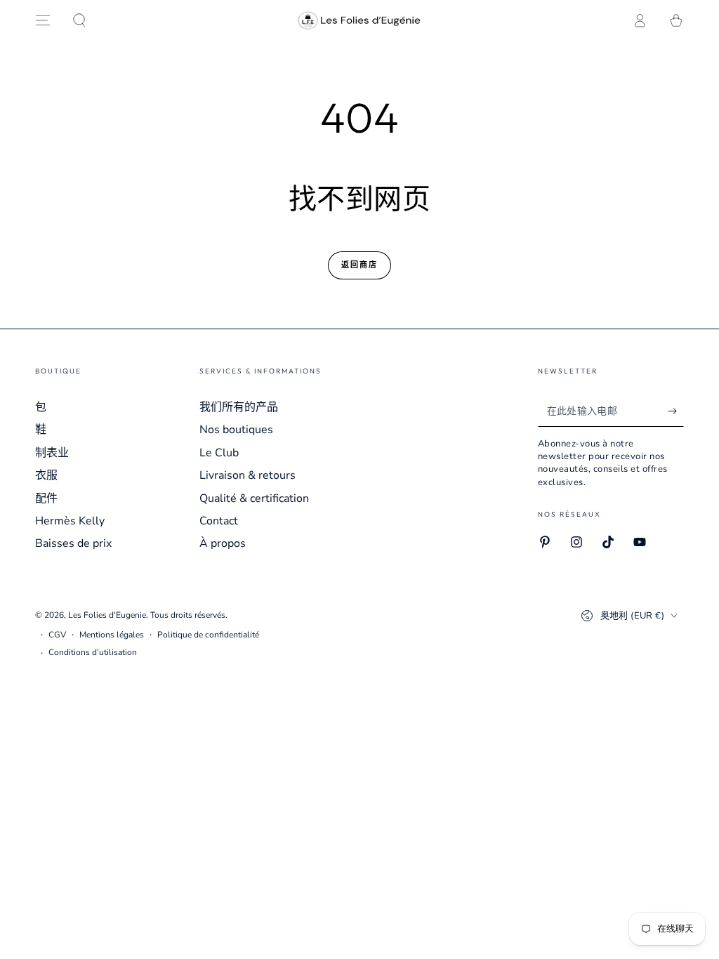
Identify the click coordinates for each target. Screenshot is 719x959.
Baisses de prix (73, 543)
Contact (218, 521)
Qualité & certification (254, 498)
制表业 (52, 453)
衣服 (46, 475)
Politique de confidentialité (208, 634)
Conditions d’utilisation (92, 652)
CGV (57, 634)
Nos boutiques (236, 429)
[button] (79, 20)
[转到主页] (360, 20)
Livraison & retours (247, 475)
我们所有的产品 (238, 407)
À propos (222, 543)
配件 (46, 498)
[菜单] (43, 20)
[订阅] (676, 410)
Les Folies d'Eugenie (107, 615)
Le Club (219, 453)
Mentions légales (111, 634)
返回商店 (359, 265)
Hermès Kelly (70, 521)
